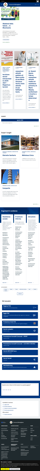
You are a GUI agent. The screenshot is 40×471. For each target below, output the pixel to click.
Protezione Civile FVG (9, 322)
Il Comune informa (6, 70)
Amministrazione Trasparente (14, 445)
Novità (31, 425)
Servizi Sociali (7, 358)
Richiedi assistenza (8, 406)
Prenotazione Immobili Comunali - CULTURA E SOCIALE (19, 344)
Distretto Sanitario (9, 155)
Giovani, (4, 68)
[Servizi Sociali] (34, 359)
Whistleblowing (7, 365)
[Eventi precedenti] (2, 120)
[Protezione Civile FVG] (34, 323)
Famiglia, (4, 67)
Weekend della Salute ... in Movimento (8, 25)
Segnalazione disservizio (25, 450)
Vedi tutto (36, 126)
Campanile (6, 188)
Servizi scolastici (8, 329)
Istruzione (31, 216)
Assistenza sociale (6, 217)
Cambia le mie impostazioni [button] (14, 469)
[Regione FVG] (34, 307)
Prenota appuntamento (8, 410)
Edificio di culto (14, 185)
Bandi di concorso (14, 449)
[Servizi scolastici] (34, 330)
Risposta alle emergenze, (7, 151)
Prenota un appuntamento (33, 447)
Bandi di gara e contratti (15, 447)
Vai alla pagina (6, 102)
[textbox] (19, 389)
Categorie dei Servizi (14, 425)
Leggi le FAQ (6, 404)
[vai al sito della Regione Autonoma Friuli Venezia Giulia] (2, 1)
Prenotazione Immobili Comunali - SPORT (15, 336)
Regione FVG (7, 306)
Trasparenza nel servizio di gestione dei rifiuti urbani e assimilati (25, 454)
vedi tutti (20, 293)
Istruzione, (8, 67)
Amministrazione (4, 425)
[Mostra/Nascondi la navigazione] (1, 4)
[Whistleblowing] (34, 367)
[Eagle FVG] (34, 315)
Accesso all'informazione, (6, 69)
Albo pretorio (13, 450)
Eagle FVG (6, 313)
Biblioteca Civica (28, 155)
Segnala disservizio (8, 414)
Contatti (2, 444)
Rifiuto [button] (7, 469)
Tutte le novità (6, 42)
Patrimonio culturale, (26, 151)
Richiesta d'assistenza (24, 446)
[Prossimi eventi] (37, 120)
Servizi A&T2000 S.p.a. (10, 351)
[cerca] (38, 4)
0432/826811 (10, 408)
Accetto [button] (3, 469)
